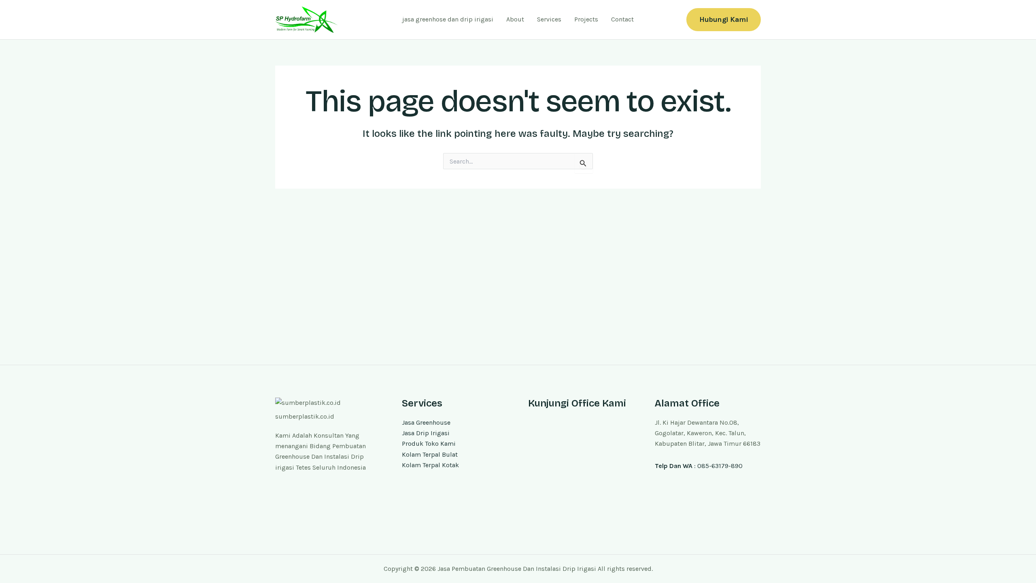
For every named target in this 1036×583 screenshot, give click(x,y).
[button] (723, 19)
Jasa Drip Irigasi (426, 433)
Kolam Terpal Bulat (430, 454)
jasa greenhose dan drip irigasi (447, 19)
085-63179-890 (720, 466)
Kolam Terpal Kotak (430, 465)
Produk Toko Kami (429, 443)
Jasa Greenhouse (426, 422)
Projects (586, 19)
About (515, 19)
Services (549, 19)
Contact (622, 19)
